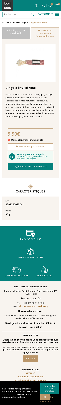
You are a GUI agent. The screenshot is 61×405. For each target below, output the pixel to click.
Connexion (43, 5)
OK (44, 397)
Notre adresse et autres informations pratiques (37, 5)
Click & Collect (44, 275)
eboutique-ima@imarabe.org (33, 306)
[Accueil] (7, 5)
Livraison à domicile (16, 275)
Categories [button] (45, 14)
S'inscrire (30, 358)
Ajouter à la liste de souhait (33, 166)
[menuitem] (30, 380)
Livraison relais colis (30, 257)
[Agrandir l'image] (30, 63)
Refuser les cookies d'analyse (49, 388)
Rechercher (32, 14)
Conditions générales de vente (30, 380)
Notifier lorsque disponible (32, 146)
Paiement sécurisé (30, 239)
